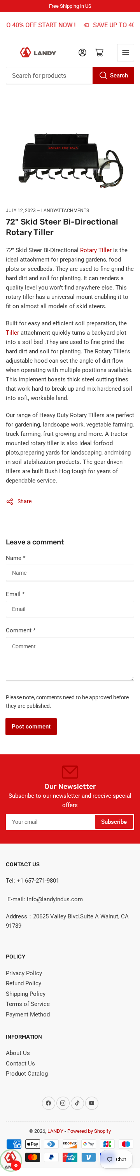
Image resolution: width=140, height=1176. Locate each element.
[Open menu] (125, 52)
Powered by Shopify (89, 1131)
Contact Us (20, 1063)
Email (15, 594)
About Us (18, 1053)
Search (119, 75)
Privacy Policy (24, 973)
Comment (20, 630)
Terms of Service (28, 1003)
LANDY (55, 1131)
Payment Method (28, 1014)
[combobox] (70, 75)
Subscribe (114, 821)
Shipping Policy (26, 993)
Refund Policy (23, 983)
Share (25, 501)
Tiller (13, 332)
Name (15, 558)
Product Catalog (27, 1073)
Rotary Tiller (96, 250)
